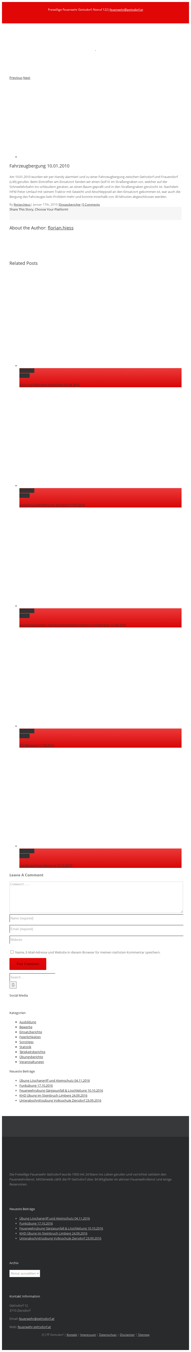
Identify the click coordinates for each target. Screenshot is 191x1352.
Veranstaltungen (31, 1062)
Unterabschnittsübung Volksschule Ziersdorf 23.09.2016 (60, 1100)
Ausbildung (27, 1022)
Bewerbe (25, 1027)
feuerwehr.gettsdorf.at (34, 1327)
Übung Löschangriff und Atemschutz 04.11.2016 (54, 1080)
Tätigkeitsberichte (32, 1052)
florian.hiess (22, 204)
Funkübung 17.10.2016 (36, 1085)
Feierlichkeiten (30, 1037)
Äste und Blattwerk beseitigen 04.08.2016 (49, 385)
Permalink (26, 370)
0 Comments (91, 204)
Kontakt (72, 1335)
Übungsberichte (31, 1057)
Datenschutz (108, 1335)
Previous (15, 77)
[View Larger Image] (69, 157)
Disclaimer (127, 1335)
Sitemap (143, 1335)
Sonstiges (26, 1042)
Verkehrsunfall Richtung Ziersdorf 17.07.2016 (52, 505)
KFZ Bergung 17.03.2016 (36, 745)
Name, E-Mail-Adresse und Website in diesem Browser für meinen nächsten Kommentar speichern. (87, 952)
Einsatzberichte (70, 204)
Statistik (25, 1047)
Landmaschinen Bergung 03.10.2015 (45, 865)
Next (26, 77)
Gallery (24, 375)
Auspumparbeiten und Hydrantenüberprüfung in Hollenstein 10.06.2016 (72, 625)
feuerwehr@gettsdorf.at (126, 9)
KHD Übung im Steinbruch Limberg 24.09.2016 (53, 1095)
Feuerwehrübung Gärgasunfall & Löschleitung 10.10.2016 (61, 1090)
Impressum (88, 1335)
